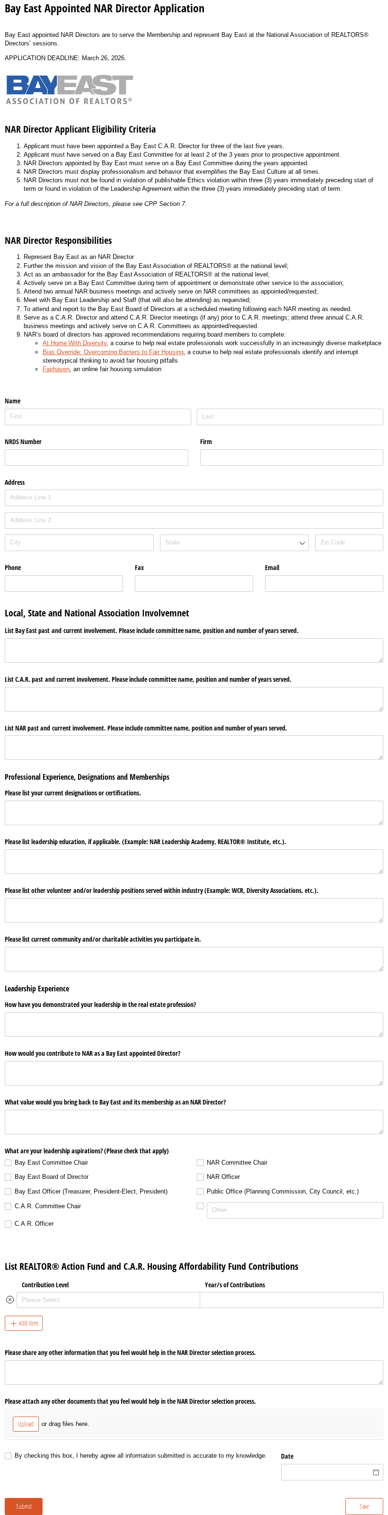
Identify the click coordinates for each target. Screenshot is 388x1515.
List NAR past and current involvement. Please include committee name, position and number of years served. (146, 727)
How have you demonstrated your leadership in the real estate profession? (100, 1004)
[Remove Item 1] (10, 1299)
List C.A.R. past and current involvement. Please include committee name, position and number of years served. (148, 679)
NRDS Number (23, 441)
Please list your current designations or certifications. (73, 792)
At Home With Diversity (74, 343)
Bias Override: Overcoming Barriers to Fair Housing (113, 352)
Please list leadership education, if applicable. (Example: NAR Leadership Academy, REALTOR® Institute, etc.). (145, 841)
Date (287, 1456)
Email (272, 567)
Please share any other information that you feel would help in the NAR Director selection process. (130, 1352)
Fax (139, 567)
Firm (206, 441)
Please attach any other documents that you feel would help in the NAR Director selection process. (130, 1401)
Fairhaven (56, 369)
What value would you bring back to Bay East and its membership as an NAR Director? (115, 1101)
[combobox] (234, 543)
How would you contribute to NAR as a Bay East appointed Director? (92, 1053)
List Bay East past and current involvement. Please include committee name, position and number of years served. (152, 630)
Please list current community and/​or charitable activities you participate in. (103, 939)
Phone (13, 567)
